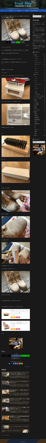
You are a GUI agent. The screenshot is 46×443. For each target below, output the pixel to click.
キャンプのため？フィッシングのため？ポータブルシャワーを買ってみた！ (39, 24)
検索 (33, 14)
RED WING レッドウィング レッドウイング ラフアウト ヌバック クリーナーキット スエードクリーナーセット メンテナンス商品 (19, 312)
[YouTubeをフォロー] (18, 363)
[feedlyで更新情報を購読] (20, 363)
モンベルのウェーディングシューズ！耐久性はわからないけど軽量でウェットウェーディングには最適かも (39, 41)
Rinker (14, 314)
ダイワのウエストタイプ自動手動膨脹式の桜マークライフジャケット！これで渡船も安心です (39, 36)
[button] (23, 42)
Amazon (13, 317)
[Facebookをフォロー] (14, 363)
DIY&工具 (4, 351)
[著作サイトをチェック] (9, 363)
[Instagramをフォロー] (16, 363)
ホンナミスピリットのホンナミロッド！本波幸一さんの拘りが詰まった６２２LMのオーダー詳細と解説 (39, 30)
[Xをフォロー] (11, 363)
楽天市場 (17, 317)
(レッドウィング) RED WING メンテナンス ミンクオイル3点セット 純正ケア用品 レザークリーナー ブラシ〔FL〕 (19, 323)
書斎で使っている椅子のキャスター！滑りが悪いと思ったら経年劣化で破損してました (39, 47)
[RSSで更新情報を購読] (22, 363)
